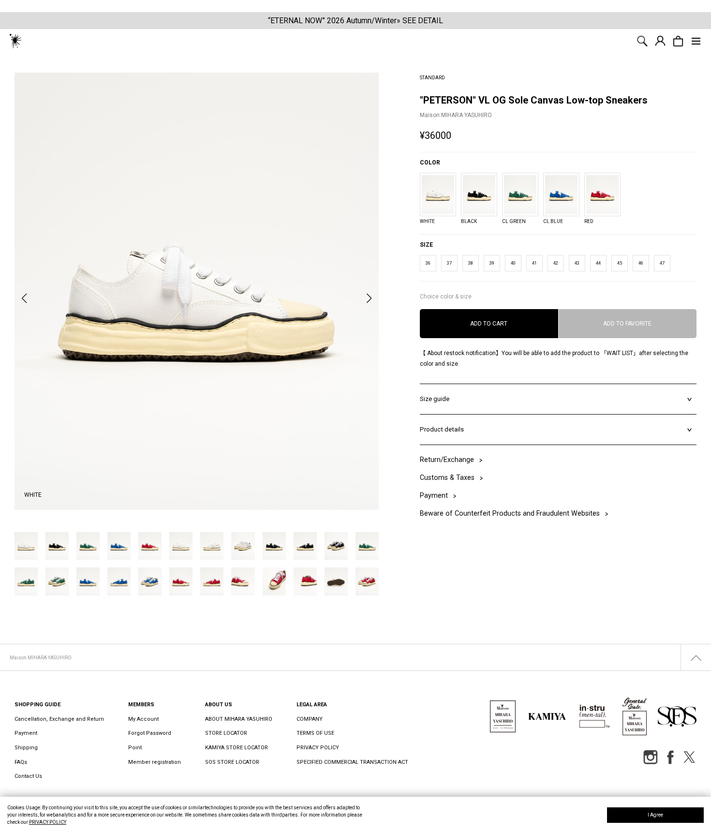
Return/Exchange (447, 460)
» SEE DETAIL (420, 20)
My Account (143, 719)
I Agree (655, 815)
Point (135, 747)
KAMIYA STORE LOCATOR (236, 747)
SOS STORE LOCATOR (232, 762)
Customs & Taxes (447, 478)
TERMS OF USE (315, 733)
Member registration (154, 762)
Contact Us (28, 776)
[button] (24, 298)
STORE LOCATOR (226, 733)
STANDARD (432, 77)
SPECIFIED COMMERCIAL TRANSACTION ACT (352, 762)
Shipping (26, 747)
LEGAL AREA (311, 704)
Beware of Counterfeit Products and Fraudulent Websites (466, 513)
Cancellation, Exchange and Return (59, 719)
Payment (434, 495)
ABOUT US (218, 704)
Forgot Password (149, 733)
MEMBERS (141, 704)
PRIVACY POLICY (47, 822)
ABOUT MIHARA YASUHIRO (238, 719)
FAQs (21, 762)
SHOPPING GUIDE (37, 704)
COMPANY (309, 719)
